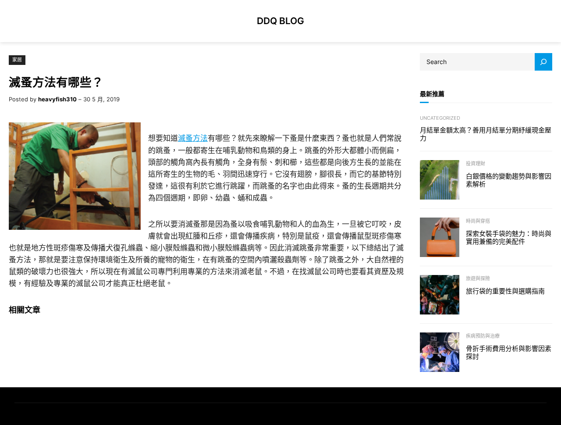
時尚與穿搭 (478, 221)
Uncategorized (440, 118)
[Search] (543, 62)
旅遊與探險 (478, 278)
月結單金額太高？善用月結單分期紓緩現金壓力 (485, 134)
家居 (17, 60)
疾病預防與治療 (483, 336)
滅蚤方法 (193, 138)
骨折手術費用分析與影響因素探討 (508, 353)
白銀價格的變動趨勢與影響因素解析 (508, 180)
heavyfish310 (57, 99)
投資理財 (475, 164)
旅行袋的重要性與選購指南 (505, 291)
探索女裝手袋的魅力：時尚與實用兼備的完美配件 (508, 238)
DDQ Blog (280, 20)
